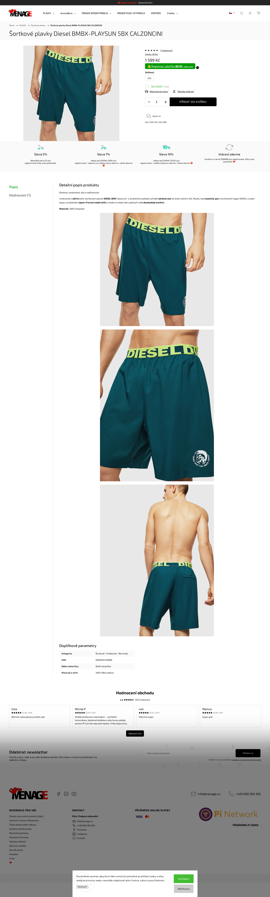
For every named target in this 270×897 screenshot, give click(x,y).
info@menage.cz (209, 794)
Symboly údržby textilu (20, 829)
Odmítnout (184, 888)
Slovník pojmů (16, 850)
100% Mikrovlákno (105, 672)
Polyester (80, 208)
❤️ (10, 862)
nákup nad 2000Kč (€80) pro (103, 160)
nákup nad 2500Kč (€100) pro (166, 160)
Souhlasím (183, 878)
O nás (12, 858)
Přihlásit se (248, 753)
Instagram (66, 794)
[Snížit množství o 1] (149, 102)
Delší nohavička (103, 666)
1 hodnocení (166, 50)
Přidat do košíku (193, 101)
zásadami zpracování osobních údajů (246, 760)
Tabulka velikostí (17, 841)
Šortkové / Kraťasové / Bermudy (112, 653)
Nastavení (82, 887)
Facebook (58, 794)
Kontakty (13, 854)
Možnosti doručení (159, 91)
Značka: (151, 54)
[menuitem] (48, 13)
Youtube (74, 794)
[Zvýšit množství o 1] (166, 102)
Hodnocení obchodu (19, 837)
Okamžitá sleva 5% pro (40, 160)
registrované (30, 163)
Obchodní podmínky (18, 833)
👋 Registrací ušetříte (170, 66)
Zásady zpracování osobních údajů (26, 816)
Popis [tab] (13, 187)
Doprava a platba (17, 845)
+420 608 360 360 (248, 794)
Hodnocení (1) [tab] (20, 195)
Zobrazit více (135, 733)
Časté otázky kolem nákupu (22, 824)
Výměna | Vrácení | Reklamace (24, 820)
